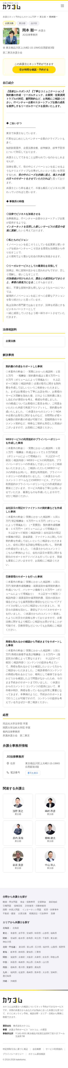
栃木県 (21, 938)
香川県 (21, 967)
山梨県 (54, 947)
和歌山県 (55, 957)
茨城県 (13, 938)
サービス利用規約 (54, 1049)
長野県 (62, 947)
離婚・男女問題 (10, 902)
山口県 (46, 962)
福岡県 (13, 972)
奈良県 (46, 957)
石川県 (38, 947)
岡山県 (30, 962)
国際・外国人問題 (11, 909)
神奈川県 (7, 942)
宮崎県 (54, 972)
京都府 (21, 957)
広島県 (38, 962)
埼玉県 (38, 938)
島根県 (21, 962)
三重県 (38, 952)
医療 (53, 913)
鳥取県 (13, 962)
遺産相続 (53, 902)
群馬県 (30, 938)
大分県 (46, 972)
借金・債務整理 (27, 902)
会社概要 (37, 1049)
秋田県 (38, 933)
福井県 (46, 947)
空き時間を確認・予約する (34, 69)
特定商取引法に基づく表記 (15, 1049)
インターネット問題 (31, 909)
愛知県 (30, 952)
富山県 (30, 947)
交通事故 (42, 902)
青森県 (13, 933)
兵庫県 (38, 957)
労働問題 (7, 906)
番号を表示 (33, 773)
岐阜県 (13, 952)
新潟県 (22, 947)
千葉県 (46, 938)
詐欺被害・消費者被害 (35, 906)
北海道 (16, 928)
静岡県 (21, 952)
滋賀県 (13, 957)
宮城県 (30, 933)
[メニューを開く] (62, 6)
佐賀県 (21, 972)
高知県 (38, 967)
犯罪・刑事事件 (51, 909)
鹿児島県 (7, 976)
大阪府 (30, 957)
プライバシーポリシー (13, 1054)
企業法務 (22, 913)
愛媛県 (30, 967)
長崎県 (30, 972)
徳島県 (13, 967)
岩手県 (21, 933)
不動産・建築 (9, 913)
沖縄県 (13, 981)
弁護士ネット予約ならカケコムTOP (19, 17)
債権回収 (18, 906)
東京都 (43, 17)
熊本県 (38, 972)
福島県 (54, 933)
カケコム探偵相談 (36, 1054)
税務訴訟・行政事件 (38, 913)
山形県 (46, 933)
